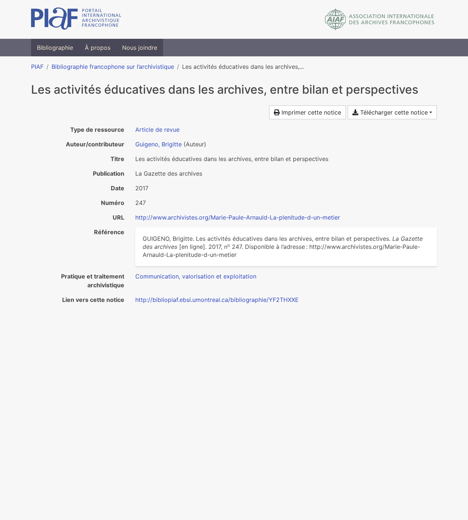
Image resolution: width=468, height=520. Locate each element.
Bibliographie (55, 47)
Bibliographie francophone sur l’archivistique (113, 66)
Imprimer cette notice (310, 112)
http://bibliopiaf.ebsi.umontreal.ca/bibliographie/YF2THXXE (217, 299)
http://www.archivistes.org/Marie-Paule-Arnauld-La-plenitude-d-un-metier (237, 217)
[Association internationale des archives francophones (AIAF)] (379, 19)
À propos (97, 47)
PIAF (37, 66)
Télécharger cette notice (393, 112)
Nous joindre (139, 47)
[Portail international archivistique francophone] (76, 19)
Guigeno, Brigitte (158, 144)
